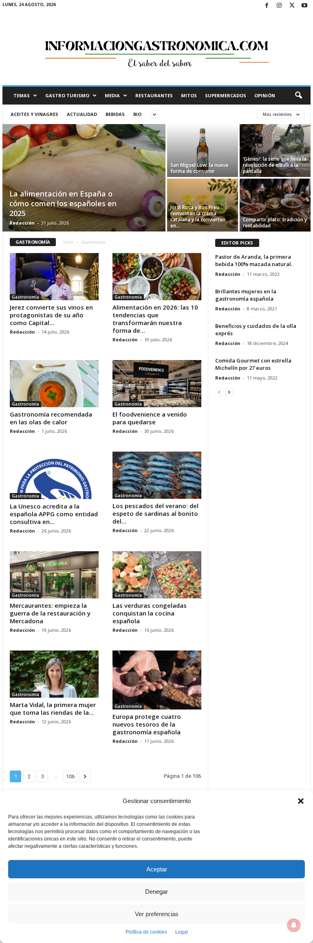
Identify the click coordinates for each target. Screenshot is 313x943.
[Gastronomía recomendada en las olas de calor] (54, 383)
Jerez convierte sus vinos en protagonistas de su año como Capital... (51, 315)
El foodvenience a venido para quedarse (149, 418)
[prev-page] (219, 392)
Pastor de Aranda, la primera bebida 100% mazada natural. (253, 260)
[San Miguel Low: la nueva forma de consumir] (202, 150)
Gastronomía (25, 297)
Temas (21, 95)
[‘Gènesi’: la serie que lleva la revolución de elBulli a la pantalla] (275, 150)
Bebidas (115, 114)
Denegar (156, 891)
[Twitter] (292, 6)
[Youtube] (304, 6)
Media (112, 95)
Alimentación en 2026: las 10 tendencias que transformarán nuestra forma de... (155, 318)
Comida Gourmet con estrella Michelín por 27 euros (253, 364)
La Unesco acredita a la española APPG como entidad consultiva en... (54, 514)
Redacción (22, 223)
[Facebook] (266, 6)
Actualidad (82, 114)
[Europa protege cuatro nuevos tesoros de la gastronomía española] (156, 679)
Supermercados (225, 95)
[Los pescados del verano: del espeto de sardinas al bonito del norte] (156, 475)
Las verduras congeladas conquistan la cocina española (149, 613)
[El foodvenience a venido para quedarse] (156, 383)
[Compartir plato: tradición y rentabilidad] (275, 205)
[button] (301, 801)
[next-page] (229, 392)
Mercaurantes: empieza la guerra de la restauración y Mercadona (50, 613)
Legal (181, 932)
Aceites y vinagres (34, 114)
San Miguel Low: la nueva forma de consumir (199, 168)
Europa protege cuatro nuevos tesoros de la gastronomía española (146, 724)
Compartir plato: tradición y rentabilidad (275, 222)
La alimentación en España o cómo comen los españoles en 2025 (63, 203)
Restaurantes (154, 95)
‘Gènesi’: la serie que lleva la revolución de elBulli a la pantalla (274, 165)
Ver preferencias (157, 913)
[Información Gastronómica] (156, 48)
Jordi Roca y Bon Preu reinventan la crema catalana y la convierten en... (197, 216)
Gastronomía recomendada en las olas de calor (51, 418)
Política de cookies (146, 932)
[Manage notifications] (293, 925)
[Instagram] (279, 6)
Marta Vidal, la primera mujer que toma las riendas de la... (53, 708)
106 (70, 776)
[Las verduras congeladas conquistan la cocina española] (156, 574)
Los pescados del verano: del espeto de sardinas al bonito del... (155, 513)
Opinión (264, 95)
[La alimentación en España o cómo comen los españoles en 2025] (83, 178)
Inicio (68, 242)
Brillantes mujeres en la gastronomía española (245, 295)
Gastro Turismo (67, 95)
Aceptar (156, 869)
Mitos (189, 95)
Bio (137, 114)
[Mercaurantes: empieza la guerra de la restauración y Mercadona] (54, 574)
